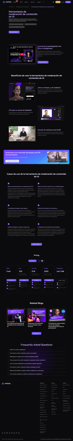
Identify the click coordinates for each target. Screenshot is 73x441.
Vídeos (52, 391)
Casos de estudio (54, 387)
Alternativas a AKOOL (55, 398)
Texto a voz (42, 422)
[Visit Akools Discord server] (7, 433)
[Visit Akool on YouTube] (5, 433)
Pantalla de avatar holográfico (43, 432)
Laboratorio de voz (43, 429)
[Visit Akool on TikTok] (2, 433)
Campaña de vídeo (43, 412)
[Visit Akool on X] (9, 433)
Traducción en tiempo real (43, 420)
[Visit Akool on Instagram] (14, 433)
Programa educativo (66, 403)
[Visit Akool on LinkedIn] (12, 433)
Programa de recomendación (65, 401)
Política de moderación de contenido (67, 410)
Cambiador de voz (43, 427)
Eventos (64, 393)
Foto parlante (42, 404)
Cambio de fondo (43, 410)
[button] (15, 2)
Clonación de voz (43, 425)
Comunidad (53, 411)
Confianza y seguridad (66, 407)
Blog (63, 387)
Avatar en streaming (43, 387)
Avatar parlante (42, 393)
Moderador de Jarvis (43, 414)
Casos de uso (53, 389)
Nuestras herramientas (53, 403)
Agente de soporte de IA (43, 417)
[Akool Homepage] (7, 2)
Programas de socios (66, 405)
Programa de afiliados (66, 398)
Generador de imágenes (42, 407)
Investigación (65, 389)
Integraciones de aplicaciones (54, 409)
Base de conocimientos (53, 406)
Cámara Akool (42, 402)
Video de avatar (42, 389)
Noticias (64, 391)
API (51, 400)
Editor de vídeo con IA (43, 400)
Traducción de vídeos (43, 391)
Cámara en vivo (42, 398)
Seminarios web (54, 393)
